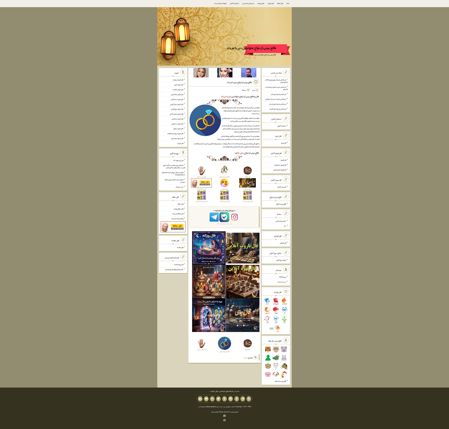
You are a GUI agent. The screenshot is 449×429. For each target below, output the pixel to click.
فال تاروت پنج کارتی (177, 109)
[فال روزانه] (209, 248)
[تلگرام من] (242, 399)
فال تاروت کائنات (178, 89)
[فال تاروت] (242, 248)
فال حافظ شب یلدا (177, 213)
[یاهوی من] (248, 399)
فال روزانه (261, 3)
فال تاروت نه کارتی (177, 118)
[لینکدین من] (200, 399)
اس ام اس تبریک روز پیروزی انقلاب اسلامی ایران (276, 81)
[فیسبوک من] (236, 399)
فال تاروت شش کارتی (176, 114)
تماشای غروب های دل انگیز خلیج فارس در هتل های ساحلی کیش (174, 166)
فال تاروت (271, 3)
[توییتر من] (218, 399)
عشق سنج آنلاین (281, 259)
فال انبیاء (283, 143)
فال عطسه (180, 247)
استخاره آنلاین (234, 3)
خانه (287, 3)
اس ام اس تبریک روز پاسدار (277, 104)
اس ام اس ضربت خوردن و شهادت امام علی (276, 88)
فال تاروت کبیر (178, 84)
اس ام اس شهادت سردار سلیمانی (275, 99)
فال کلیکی (283, 243)
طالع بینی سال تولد (280, 381)
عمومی (245, 357)
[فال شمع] (209, 282)
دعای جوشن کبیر (281, 221)
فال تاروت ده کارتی (177, 123)
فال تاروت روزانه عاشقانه (175, 133)
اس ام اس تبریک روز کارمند (277, 108)
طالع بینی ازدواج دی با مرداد (239, 82)
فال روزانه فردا (178, 264)
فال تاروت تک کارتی (177, 94)
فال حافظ (280, 3)
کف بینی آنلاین (281, 186)
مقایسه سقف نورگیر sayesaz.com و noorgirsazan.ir (173, 173)
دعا (285, 225)
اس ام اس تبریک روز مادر (278, 94)
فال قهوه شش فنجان (279, 169)
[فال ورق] (209, 315)
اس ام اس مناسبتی (248, 3)
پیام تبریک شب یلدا (177, 218)
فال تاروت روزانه (178, 79)
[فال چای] (242, 315)
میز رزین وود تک (178, 160)
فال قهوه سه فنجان (280, 164)
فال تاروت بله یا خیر (177, 138)
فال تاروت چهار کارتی (176, 104)
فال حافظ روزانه (178, 208)
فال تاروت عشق (178, 128)
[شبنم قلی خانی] (201, 73)
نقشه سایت (214, 411)
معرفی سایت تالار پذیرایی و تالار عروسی (174, 181)
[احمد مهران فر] (248, 73)
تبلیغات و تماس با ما (220, 3)
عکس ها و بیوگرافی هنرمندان (174, 269)
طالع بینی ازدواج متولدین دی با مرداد (251, 47)
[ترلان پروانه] (224, 73)
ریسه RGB (282, 277)
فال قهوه (283, 160)
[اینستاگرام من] (230, 399)
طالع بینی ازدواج (247, 152)
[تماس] (224, 399)
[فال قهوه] (242, 282)
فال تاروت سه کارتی (177, 99)
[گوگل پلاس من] (212, 399)
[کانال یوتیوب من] (206, 399)
